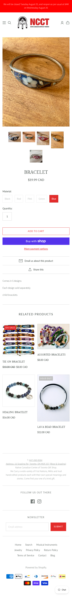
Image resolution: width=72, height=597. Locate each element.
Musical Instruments (46, 544)
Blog (52, 555)
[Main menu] (4, 22)
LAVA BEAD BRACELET (51, 427)
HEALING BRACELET (15, 412)
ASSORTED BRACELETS (51, 354)
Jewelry (18, 550)
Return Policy (51, 550)
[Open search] (9, 22)
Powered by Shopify (35, 567)
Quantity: (7, 208)
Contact (42, 555)
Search (28, 544)
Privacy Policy (33, 550)
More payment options (36, 248)
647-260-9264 (35, 460)
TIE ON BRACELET (14, 361)
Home (18, 544)
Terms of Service (25, 555)
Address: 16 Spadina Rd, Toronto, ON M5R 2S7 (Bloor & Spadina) (36, 464)
